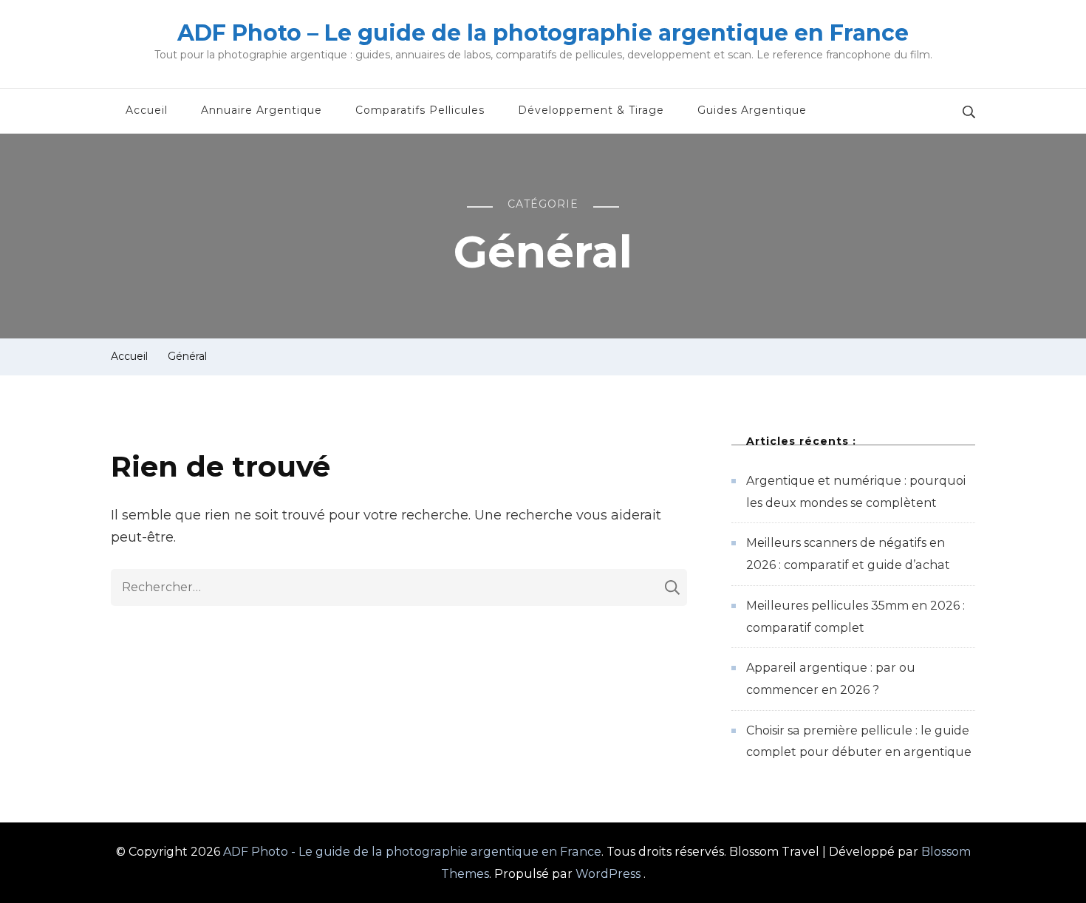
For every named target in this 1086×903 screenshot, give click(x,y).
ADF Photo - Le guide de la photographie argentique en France (412, 852)
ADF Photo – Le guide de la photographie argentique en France (543, 33)
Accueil (147, 110)
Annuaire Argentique (261, 110)
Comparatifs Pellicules (420, 110)
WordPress (608, 874)
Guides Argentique (752, 110)
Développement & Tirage (591, 110)
